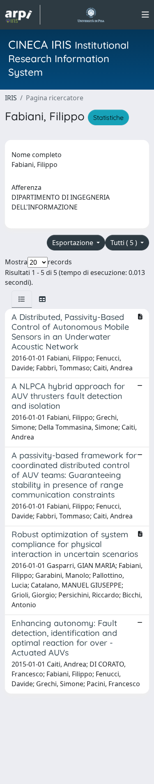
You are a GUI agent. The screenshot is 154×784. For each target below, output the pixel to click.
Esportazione (73, 242)
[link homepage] (22, 15)
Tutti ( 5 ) (124, 242)
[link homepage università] (91, 15)
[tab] (21, 299)
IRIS (11, 97)
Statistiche (108, 117)
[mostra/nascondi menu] (145, 15)
